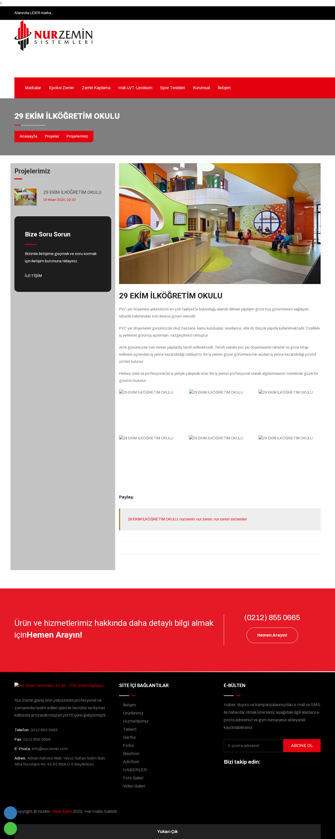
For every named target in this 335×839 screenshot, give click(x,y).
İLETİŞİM (34, 276)
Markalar (33, 88)
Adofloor (130, 761)
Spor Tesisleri (172, 88)
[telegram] (276, 762)
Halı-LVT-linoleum (135, 88)
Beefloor (130, 753)
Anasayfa (28, 136)
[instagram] (286, 762)
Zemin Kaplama (96, 88)
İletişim (224, 88)
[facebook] (267, 762)
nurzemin (187, 519)
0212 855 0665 (107, 67)
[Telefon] (10, 812)
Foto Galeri (132, 778)
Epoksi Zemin (61, 88)
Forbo (128, 745)
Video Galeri (133, 786)
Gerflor (129, 737)
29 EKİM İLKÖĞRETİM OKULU (72, 192)
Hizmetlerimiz (135, 721)
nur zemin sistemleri (230, 519)
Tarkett (129, 729)
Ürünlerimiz (132, 713)
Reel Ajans (62, 811)
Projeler (52, 136)
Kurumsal (201, 88)
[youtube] (305, 762)
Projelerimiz (77, 136)
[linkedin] (296, 762)
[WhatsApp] (10, 828)
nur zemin (204, 519)
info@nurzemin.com (161, 67)
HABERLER (134, 770)
